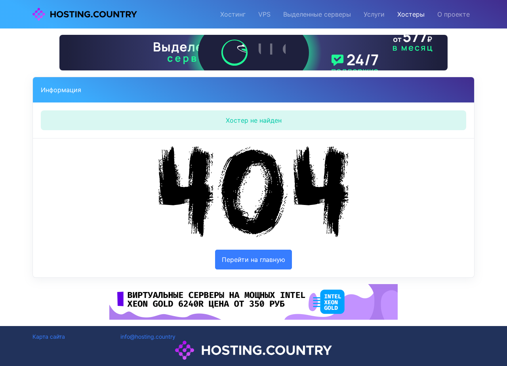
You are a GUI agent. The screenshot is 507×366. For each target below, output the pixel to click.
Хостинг (233, 14)
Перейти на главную (253, 260)
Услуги (374, 14)
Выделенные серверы (317, 14)
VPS (264, 14)
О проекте (453, 14)
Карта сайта (48, 336)
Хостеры (411, 14)
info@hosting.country (147, 336)
